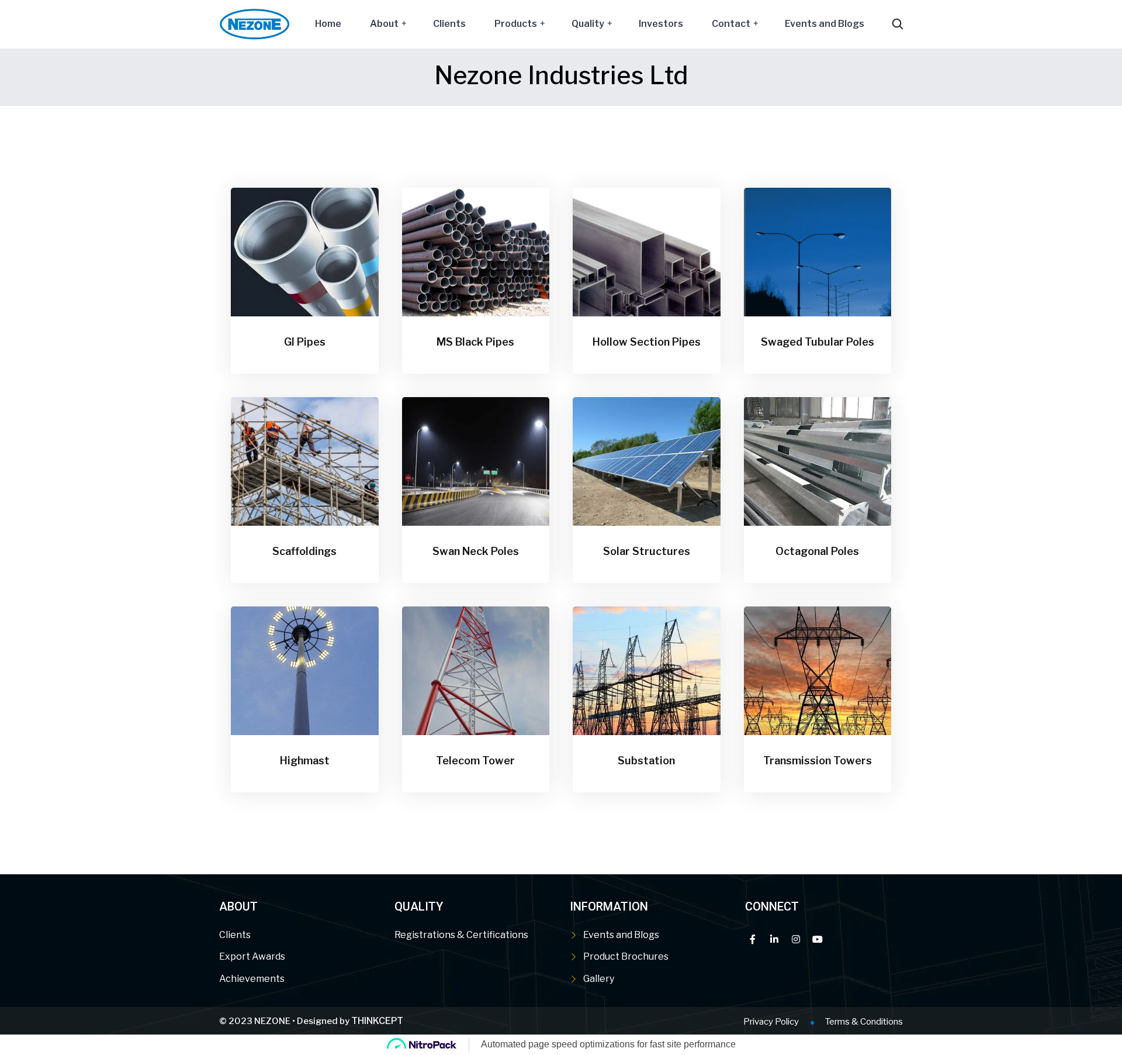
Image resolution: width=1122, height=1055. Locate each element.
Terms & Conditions (864, 1021)
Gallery (598, 978)
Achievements (252, 978)
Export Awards (252, 956)
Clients (449, 23)
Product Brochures (626, 956)
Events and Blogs (824, 23)
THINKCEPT (377, 1020)
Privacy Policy (771, 1021)
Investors (661, 23)
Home (328, 23)
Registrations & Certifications (461, 934)
